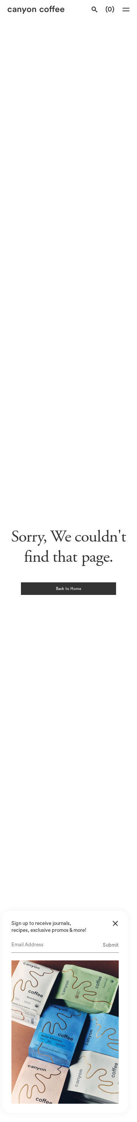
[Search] (95, 9)
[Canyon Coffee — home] (37, 10)
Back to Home (68, 589)
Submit (111, 944)
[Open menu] (126, 9)
